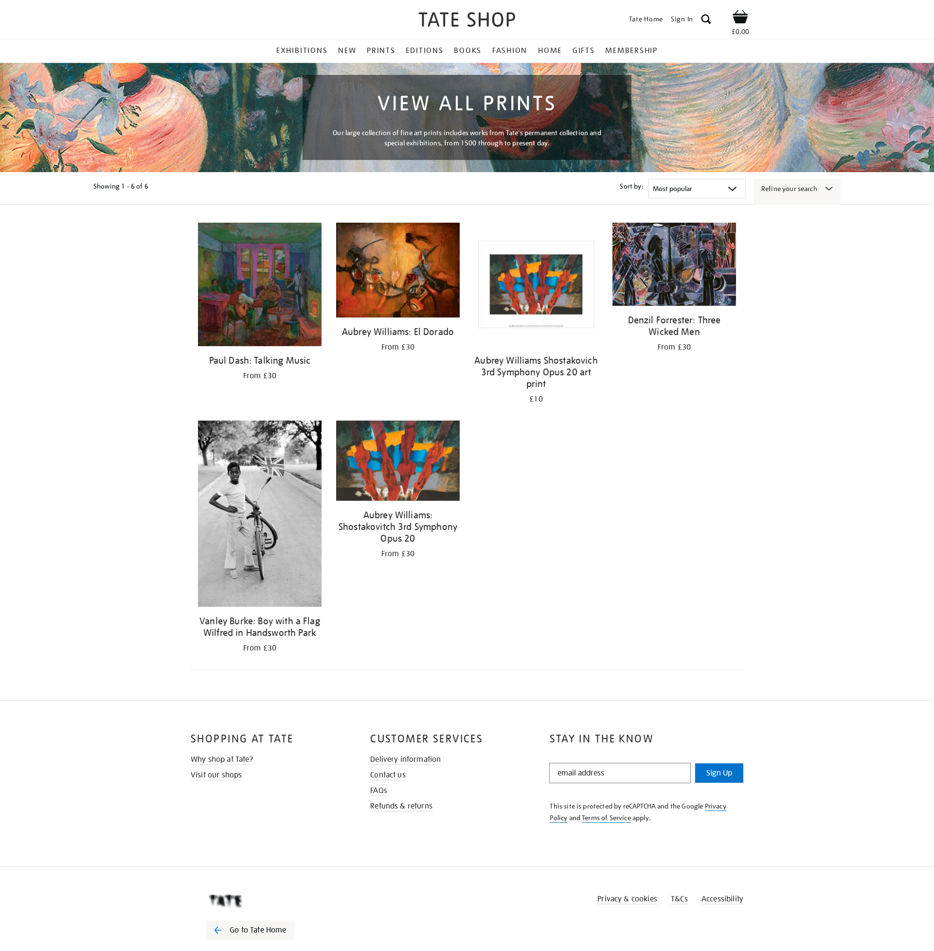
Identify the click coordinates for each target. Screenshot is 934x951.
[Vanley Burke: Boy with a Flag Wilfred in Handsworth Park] (260, 515)
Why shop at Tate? (222, 759)
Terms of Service (606, 817)
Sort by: (631, 186)
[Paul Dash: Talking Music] (260, 286)
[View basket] (740, 18)
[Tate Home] (267, 901)
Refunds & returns (401, 806)
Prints (381, 50)
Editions (424, 50)
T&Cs (679, 899)
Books (468, 50)
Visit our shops (216, 775)
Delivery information (405, 759)
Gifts (584, 50)
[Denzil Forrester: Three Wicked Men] (674, 266)
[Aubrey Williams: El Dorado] (398, 272)
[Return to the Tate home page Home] (467, 21)
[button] (706, 20)
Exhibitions (301, 50)
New (347, 50)
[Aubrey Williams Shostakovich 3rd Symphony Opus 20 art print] (536, 286)
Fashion (509, 50)
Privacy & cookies (627, 899)
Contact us (388, 775)
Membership (631, 50)
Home (550, 50)
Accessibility (722, 899)
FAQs (378, 790)
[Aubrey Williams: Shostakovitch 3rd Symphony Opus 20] (398, 462)
